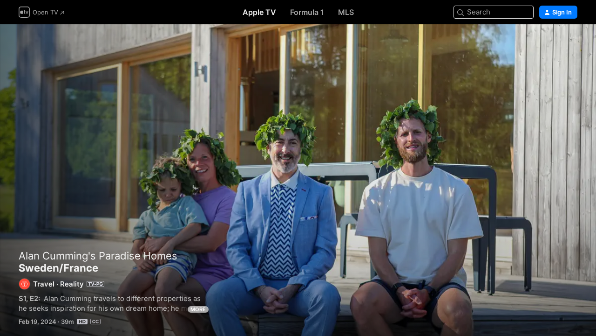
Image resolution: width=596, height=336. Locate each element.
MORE (198, 309)
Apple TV (259, 12)
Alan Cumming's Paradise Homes (98, 256)
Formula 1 (307, 12)
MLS (346, 12)
